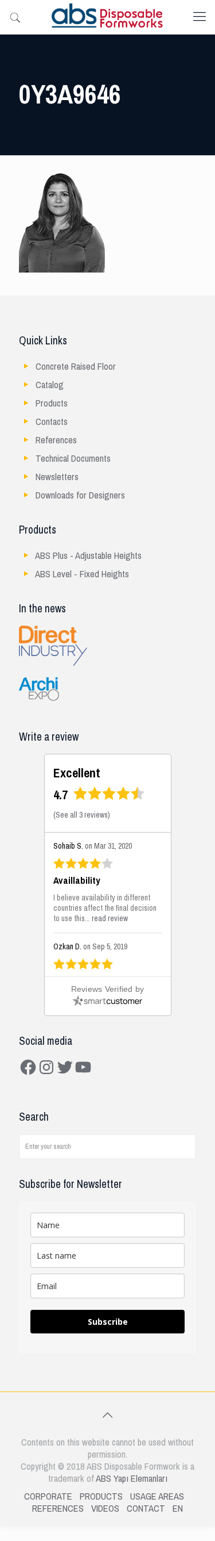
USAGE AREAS (157, 1496)
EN (178, 1508)
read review (110, 918)
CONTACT (146, 1508)
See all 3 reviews (82, 815)
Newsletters (57, 477)
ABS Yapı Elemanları (131, 1479)
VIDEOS (105, 1508)
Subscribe (108, 1321)
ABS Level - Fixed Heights (82, 574)
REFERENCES (58, 1508)
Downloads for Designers (80, 495)
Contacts (52, 422)
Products (52, 403)
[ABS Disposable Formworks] (107, 17)
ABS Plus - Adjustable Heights (88, 556)
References (56, 440)
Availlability (76, 881)
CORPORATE (48, 1496)
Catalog (50, 385)
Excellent (76, 773)
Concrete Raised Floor (76, 366)
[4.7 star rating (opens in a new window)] (109, 797)
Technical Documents (73, 458)
